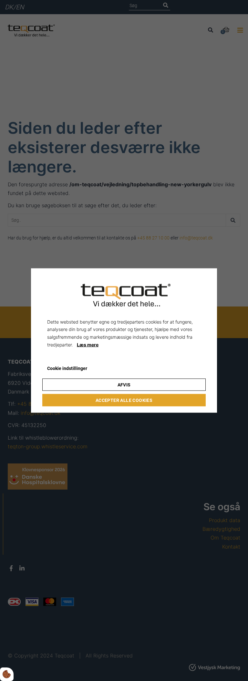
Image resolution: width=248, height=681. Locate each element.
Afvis (124, 384)
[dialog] (124, 340)
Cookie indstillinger (67, 368)
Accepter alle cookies (124, 400)
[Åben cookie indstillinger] (7, 674)
